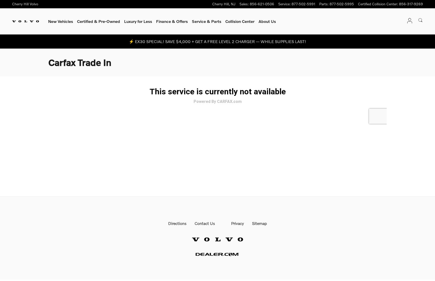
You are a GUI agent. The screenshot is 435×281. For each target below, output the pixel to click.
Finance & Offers (172, 21)
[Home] (25, 21)
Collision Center (240, 21)
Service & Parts (206, 21)
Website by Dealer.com (217, 254)
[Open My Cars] (408, 21)
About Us (267, 21)
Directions (177, 223)
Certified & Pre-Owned (98, 21)
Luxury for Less (138, 21)
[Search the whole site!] (420, 20)
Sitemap (259, 223)
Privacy (237, 223)
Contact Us (205, 223)
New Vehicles (60, 21)
